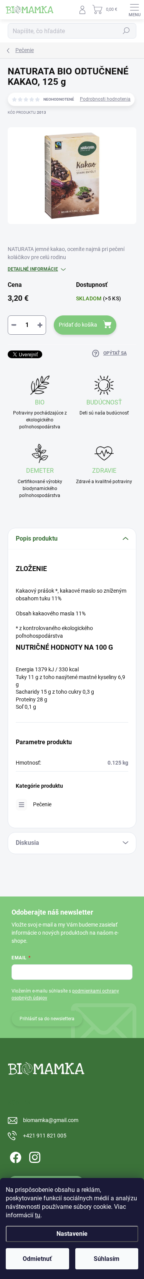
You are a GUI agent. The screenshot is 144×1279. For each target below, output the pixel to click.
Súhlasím (106, 1258)
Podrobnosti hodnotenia (105, 99)
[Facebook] (14, 1156)
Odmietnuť (37, 1258)
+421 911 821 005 (44, 1135)
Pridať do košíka (78, 325)
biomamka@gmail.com (50, 1120)
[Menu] (134, 9)
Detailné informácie (33, 269)
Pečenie (42, 804)
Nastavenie (72, 1233)
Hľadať (126, 31)
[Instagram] (33, 1156)
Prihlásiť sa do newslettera (47, 1018)
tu (37, 1215)
